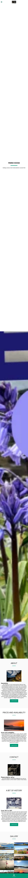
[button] (1, 2)
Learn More (14, 700)
